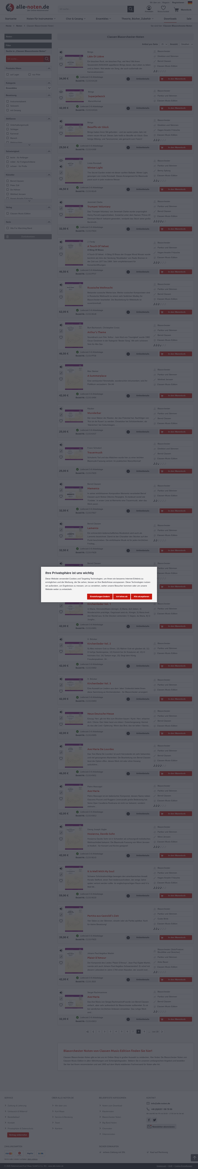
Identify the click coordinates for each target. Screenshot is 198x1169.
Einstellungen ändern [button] (100, 596)
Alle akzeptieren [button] (141, 596)
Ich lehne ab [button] (121, 596)
